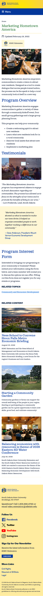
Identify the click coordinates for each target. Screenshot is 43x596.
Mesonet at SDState (10, 571)
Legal (4, 575)
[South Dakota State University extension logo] (10, 3)
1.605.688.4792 (25, 504)
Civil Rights (6, 568)
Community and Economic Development (20, 292)
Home (4, 21)
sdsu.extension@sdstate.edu (22, 507)
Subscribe (7, 556)
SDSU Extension (16, 43)
